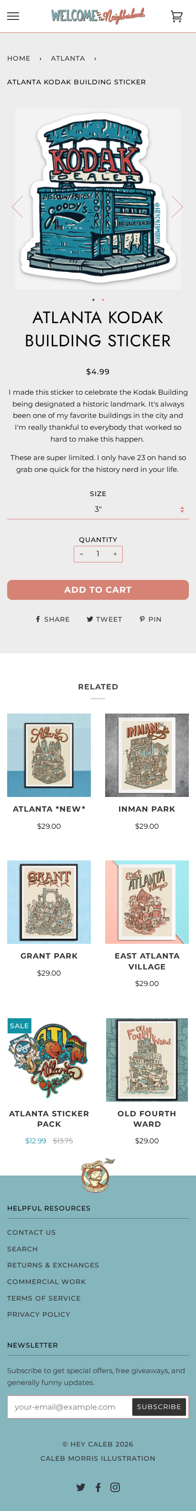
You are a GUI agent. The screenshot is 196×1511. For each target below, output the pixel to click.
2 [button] (103, 299)
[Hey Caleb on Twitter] (81, 1488)
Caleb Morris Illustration (98, 1458)
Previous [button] (23, 206)
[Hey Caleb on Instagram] (115, 1488)
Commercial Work (46, 1281)
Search (22, 1249)
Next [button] (171, 206)
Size (98, 493)
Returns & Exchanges (53, 1265)
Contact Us (31, 1232)
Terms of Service (44, 1298)
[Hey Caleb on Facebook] (98, 1488)
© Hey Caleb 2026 (98, 1444)
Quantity (98, 539)
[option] (98, 199)
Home (18, 58)
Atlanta (68, 58)
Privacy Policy (38, 1314)
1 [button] (93, 299)
